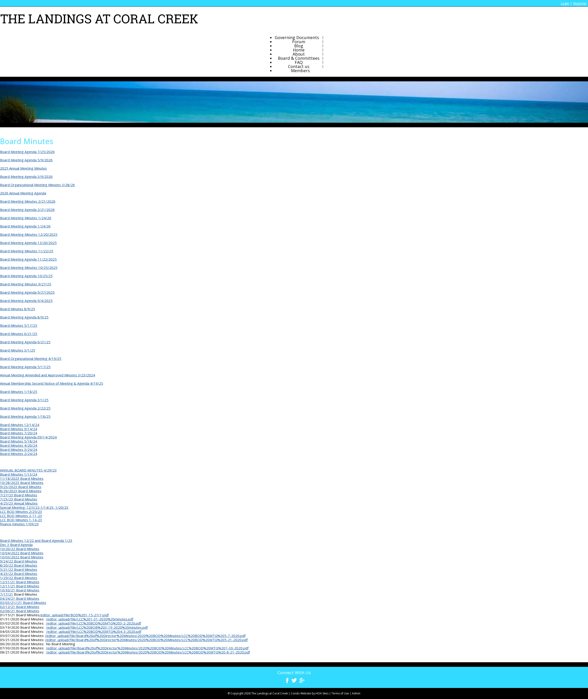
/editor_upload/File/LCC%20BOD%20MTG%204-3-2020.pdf (93, 631)
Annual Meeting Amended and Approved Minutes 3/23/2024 (47, 375)
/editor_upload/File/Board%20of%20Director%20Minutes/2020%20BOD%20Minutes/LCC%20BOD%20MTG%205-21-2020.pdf (146, 639)
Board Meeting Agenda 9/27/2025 (27, 292)
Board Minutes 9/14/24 (18, 428)
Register (580, 3)
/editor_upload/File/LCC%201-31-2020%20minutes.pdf (89, 619)
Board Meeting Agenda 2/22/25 (25, 408)
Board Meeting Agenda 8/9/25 (24, 317)
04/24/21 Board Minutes (19, 598)
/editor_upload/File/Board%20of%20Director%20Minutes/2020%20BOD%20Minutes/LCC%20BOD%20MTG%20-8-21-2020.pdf (148, 652)
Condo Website (301, 693)
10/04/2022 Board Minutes (21, 553)
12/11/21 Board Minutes (19, 586)
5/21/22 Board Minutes (18, 569)
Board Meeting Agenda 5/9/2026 (26, 160)
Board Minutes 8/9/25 (17, 309)
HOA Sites (322, 693)
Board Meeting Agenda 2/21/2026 (27, 209)
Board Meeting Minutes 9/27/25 (25, 284)
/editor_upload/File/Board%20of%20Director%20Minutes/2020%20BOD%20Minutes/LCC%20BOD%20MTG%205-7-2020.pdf (145, 635)
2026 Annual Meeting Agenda (23, 193)
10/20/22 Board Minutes (19, 548)
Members (300, 70)
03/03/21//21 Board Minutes (23, 602)
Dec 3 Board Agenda (16, 544)
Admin (356, 693)
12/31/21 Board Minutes (19, 582)
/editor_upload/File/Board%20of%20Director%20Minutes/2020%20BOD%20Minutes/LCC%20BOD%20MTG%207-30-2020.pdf (147, 648)
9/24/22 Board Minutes (18, 561)
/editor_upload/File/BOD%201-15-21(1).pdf (74, 615)
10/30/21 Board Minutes (19, 590)
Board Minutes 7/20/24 (18, 433)
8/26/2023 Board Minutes (20, 491)
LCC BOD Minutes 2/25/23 (21, 511)
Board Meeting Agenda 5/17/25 (25, 366)
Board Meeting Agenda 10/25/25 (26, 275)
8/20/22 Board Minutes (18, 565)
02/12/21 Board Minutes (19, 606)
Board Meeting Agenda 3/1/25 (24, 400)
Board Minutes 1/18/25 (18, 391)
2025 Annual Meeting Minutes (23, 168)
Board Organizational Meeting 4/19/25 (30, 358)
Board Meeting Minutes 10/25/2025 (28, 267)
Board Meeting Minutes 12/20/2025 (28, 234)
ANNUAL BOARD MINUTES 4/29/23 (28, 470)
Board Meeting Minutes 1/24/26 (25, 218)
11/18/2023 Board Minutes (21, 478)
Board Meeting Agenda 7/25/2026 (27, 151)
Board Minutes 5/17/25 (18, 325)
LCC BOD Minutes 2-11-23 (21, 515)
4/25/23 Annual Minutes (19, 503)
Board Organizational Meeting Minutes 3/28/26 (37, 184)
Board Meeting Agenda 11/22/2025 (28, 259)
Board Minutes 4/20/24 (18, 445)
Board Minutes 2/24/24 (18, 453)
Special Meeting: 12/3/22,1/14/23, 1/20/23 (34, 507)
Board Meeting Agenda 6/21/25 (25, 342)
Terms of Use (340, 693)
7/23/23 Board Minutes (18, 499)
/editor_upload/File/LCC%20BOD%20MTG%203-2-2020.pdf (93, 623)
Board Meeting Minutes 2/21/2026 (27, 201)
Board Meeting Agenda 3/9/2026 (26, 176)
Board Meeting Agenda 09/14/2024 (28, 437)
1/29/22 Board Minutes (18, 577)
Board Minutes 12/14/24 (19, 424)
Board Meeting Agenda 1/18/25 (25, 416)
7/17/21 (6, 594)
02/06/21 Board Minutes (19, 610)
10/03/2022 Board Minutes (21, 557)
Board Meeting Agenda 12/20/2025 (28, 242)
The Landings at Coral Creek (269, 693)
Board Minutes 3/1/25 (17, 350)
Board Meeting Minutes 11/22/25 (26, 251)
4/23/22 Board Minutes (18, 573)
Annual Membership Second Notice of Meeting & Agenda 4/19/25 (51, 383)
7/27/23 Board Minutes (18, 495)
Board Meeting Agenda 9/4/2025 (26, 300)
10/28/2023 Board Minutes (21, 482)
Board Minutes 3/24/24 (18, 449)
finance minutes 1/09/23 (19, 524)
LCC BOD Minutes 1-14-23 (21, 519)
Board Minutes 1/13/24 (18, 474)
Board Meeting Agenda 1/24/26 (25, 226)
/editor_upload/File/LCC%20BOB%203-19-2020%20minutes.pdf (97, 627)
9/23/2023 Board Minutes (20, 486)
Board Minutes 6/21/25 (18, 333)
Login (565, 3)
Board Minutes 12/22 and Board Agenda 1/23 (36, 540)
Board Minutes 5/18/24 (18, 441)
